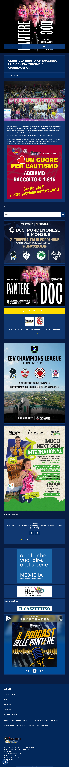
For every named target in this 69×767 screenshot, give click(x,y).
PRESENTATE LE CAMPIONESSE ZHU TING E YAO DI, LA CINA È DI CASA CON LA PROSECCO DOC (32, 720)
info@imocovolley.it (9, 759)
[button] (5, 761)
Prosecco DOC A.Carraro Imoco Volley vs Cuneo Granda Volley (34, 329)
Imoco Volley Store (9, 694)
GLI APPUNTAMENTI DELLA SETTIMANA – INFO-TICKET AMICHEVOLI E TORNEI (27, 725)
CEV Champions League (28, 539)
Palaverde (41, 334)
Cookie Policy (8, 709)
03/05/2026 (35, 523)
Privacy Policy (8, 704)
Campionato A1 (31, 334)
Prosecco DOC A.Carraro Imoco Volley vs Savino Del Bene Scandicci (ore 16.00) (34, 526)
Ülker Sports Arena (43, 539)
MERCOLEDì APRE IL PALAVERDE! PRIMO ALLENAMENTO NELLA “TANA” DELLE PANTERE (29, 730)
